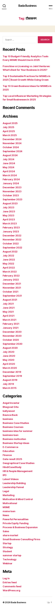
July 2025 (8, 127)
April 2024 (9, 171)
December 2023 (12, 187)
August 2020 (10, 347)
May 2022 (8, 263)
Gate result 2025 (12, 459)
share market (10, 535)
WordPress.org (11, 590)
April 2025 (9, 131)
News (6, 515)
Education (8, 451)
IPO (5, 475)
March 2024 (10, 175)
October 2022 (11, 243)
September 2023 (12, 199)
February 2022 (11, 275)
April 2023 (9, 219)
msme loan (9, 511)
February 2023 (11, 227)
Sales (6, 531)
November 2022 (12, 239)
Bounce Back (10, 415)
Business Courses (13, 427)
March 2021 (9, 319)
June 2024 (9, 163)
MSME (6, 507)
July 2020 (8, 351)
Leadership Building (14, 483)
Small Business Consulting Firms (21, 539)
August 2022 (10, 251)
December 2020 (12, 331)
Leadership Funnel (13, 487)
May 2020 (8, 359)
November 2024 (12, 143)
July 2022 (8, 255)
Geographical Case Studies (18, 463)
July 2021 (8, 303)
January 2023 (11, 231)
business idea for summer (18, 431)
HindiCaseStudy (12, 467)
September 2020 (12, 343)
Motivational (10, 503)
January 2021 (11, 327)
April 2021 (8, 315)
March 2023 (10, 223)
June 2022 (9, 259)
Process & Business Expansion (20, 527)
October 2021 (10, 291)
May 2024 (8, 167)
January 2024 (11, 183)
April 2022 (9, 267)
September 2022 (12, 247)
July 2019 (8, 384)
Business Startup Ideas (16, 443)
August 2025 (10, 123)
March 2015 (9, 388)
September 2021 (12, 295)
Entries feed (10, 582)
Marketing (9, 495)
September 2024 (12, 151)
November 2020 (12, 335)
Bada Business (27, 5)
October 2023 (11, 195)
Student (7, 551)
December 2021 (12, 283)
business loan (10, 435)
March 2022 (10, 271)
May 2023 (8, 215)
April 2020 (9, 364)
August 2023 (10, 203)
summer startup (12, 555)
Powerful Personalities (15, 519)
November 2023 (12, 191)
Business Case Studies (16, 423)
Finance (7, 455)
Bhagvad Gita (11, 407)
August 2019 (10, 380)
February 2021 (11, 323)
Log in (6, 578)
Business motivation (14, 439)
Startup (7, 543)
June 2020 (9, 355)
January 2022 (11, 279)
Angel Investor (11, 403)
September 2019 (12, 376)
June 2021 (9, 307)
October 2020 (11, 339)
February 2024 (11, 179)
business (8, 419)
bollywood (9, 411)
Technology (9, 559)
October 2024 (11, 147)
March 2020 (10, 368)
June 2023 (9, 211)
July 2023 (8, 207)
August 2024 (10, 155)
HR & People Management (17, 471)
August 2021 (10, 299)
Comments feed (12, 586)
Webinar (7, 563)
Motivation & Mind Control (18, 499)
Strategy (8, 547)
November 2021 (12, 287)
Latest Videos (11, 479)
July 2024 (8, 159)
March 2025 (10, 135)
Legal (6, 491)
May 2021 (8, 311)
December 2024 (12, 139)
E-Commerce (10, 447)
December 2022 (12, 235)
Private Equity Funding (16, 523)
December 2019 (12, 372)
